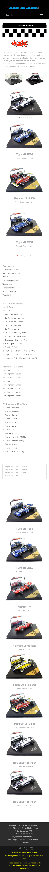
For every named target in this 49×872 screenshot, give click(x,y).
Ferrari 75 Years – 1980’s (11, 381)
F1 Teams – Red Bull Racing (13, 441)
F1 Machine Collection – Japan (14, 336)
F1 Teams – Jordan (9, 422)
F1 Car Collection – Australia (13, 318)
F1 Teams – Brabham (10, 411)
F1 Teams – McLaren (10, 433)
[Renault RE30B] (24, 682)
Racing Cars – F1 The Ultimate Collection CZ (19, 358)
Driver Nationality (9, 273)
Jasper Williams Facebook (15, 470)
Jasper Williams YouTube (15, 472)
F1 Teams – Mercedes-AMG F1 (14, 437)
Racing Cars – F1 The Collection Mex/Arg (18, 351)
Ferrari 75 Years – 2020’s (11, 396)
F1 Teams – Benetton (10, 408)
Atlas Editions (13, 828)
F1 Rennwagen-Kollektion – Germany (16, 340)
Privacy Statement (30, 825)
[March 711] (24, 604)
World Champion (9, 291)
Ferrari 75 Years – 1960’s (11, 374)
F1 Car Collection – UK (11, 329)
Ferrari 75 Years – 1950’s (11, 370)
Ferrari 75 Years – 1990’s (11, 385)
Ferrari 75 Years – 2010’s (11, 392)
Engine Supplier (8, 280)
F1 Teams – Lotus (9, 430)
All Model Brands (9, 270)
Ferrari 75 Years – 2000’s (11, 388)
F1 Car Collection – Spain (12, 325)
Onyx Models (34, 839)
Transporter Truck (9, 288)
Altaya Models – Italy (30, 828)
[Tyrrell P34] (24, 151)
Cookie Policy (14, 825)
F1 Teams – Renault (10, 444)
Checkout (6, 311)
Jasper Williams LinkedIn (15, 467)
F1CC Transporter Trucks (12, 344)
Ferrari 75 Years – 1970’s (11, 377)
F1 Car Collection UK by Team (14, 333)
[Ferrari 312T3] (24, 195)
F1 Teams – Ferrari (9, 419)
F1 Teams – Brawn (9, 415)
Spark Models (23, 842)
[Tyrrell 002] (24, 239)
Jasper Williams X (12, 475)
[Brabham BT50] (24, 120)
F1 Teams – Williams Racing (13, 452)
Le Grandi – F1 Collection (12, 347)
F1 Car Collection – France (12, 322)
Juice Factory (32, 853)
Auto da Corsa (8, 307)
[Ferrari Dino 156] (24, 643)
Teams (5, 284)
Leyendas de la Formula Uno (23, 837)
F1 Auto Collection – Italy (12, 314)
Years (4, 295)
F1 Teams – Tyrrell (9, 448)
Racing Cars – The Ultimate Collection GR (18, 355)
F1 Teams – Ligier (9, 426)
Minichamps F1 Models (16, 839)
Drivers (5, 277)
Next (29, 255)
